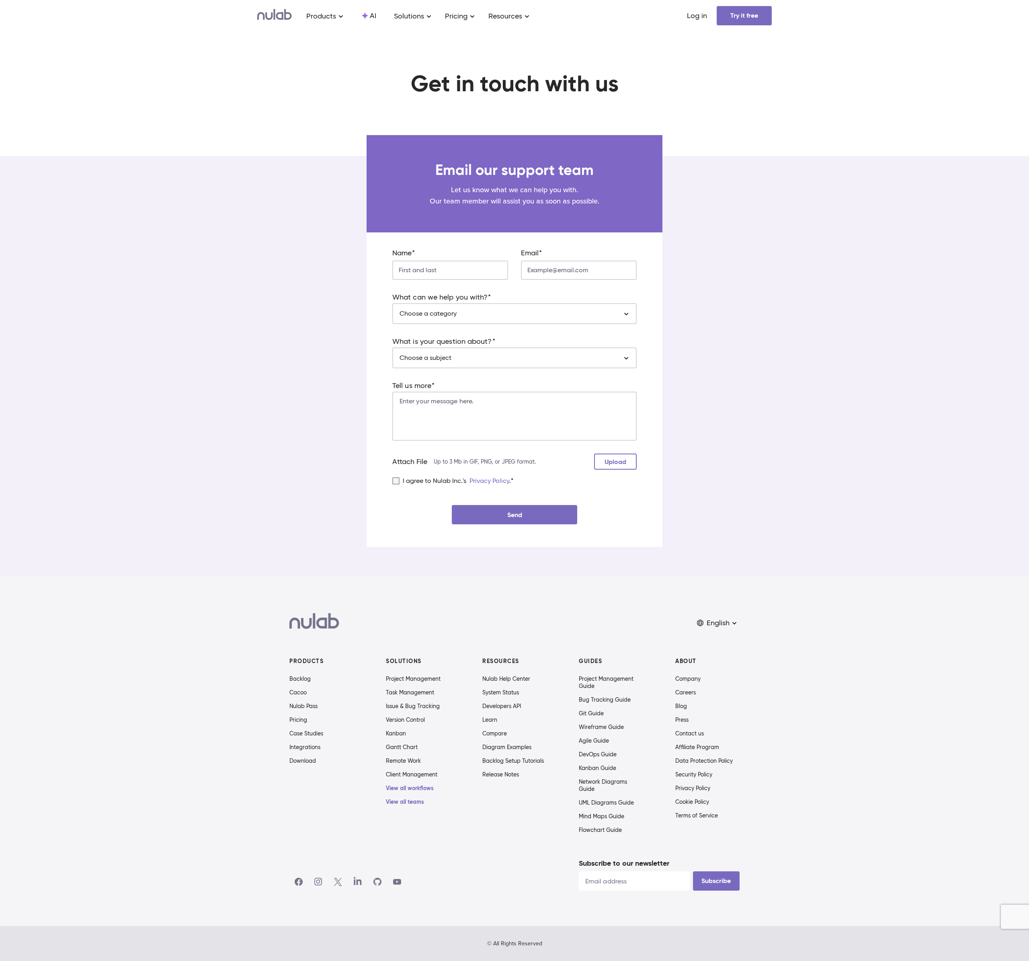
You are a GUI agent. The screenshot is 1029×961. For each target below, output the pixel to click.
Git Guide (591, 713)
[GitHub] (377, 882)
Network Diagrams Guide (603, 785)
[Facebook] (299, 882)
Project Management (413, 678)
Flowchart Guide (600, 830)
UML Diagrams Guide (606, 802)
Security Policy (693, 774)
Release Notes (500, 774)
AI (373, 15)
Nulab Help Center (506, 678)
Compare (494, 733)
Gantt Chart (402, 747)
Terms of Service (696, 815)
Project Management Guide (606, 682)
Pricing (298, 719)
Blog (681, 706)
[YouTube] (397, 882)
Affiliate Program (697, 747)
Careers (685, 692)
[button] (717, 623)
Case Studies (306, 733)
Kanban (396, 733)
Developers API (501, 706)
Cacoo (298, 692)
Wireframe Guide (601, 727)
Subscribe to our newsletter (624, 863)
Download (302, 760)
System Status (500, 692)
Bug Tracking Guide (605, 699)
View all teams (405, 801)
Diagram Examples (506, 747)
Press (682, 719)
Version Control (405, 719)
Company (688, 678)
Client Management (411, 774)
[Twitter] (338, 882)
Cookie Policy (692, 801)
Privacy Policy (489, 481)
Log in (697, 15)
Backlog (300, 678)
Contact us (689, 733)
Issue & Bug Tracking (413, 706)
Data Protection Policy (704, 760)
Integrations (304, 747)
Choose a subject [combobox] (425, 357)
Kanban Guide (597, 768)
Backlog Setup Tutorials (513, 760)
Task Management (410, 692)
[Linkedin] (358, 882)
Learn (489, 719)
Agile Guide (594, 740)
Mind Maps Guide (601, 816)
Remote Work (403, 760)
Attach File (409, 461)
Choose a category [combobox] (428, 313)
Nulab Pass (303, 706)
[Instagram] (318, 882)
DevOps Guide (598, 754)
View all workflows (410, 788)
